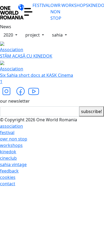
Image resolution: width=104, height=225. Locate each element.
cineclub (8, 158)
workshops (11, 145)
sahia (58, 35)
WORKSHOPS (74, 5)
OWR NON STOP (55, 11)
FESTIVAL (41, 5)
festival (7, 132)
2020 (8, 35)
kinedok (8, 152)
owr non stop (13, 139)
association (11, 126)
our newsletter (15, 101)
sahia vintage (13, 164)
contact (7, 184)
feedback (9, 171)
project (33, 35)
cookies (7, 177)
